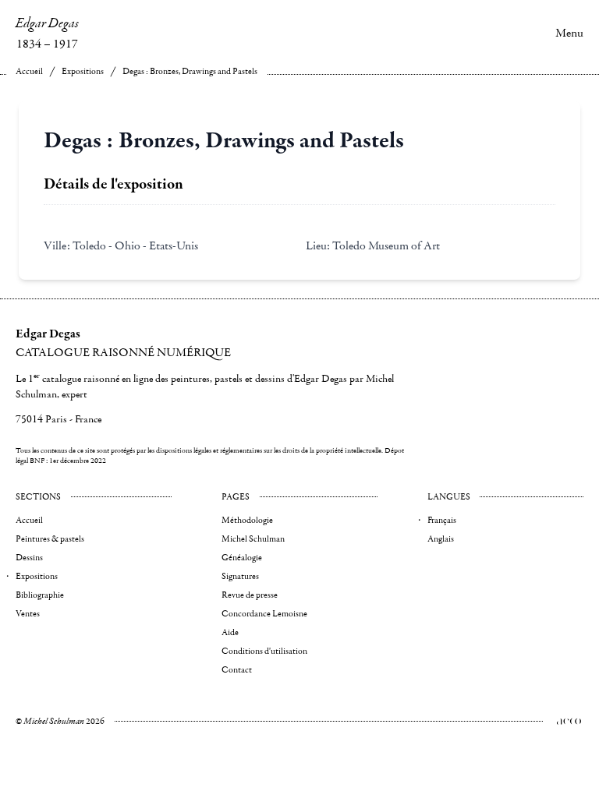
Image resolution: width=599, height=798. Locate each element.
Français (441, 520)
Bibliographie (40, 595)
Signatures (240, 576)
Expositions (83, 71)
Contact (237, 670)
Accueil (29, 71)
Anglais (440, 539)
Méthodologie (247, 520)
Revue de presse (250, 595)
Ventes (28, 614)
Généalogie (242, 557)
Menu (569, 33)
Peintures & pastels (50, 539)
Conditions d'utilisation (264, 651)
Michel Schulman (253, 539)
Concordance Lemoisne (264, 614)
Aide (230, 632)
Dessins (29, 557)
